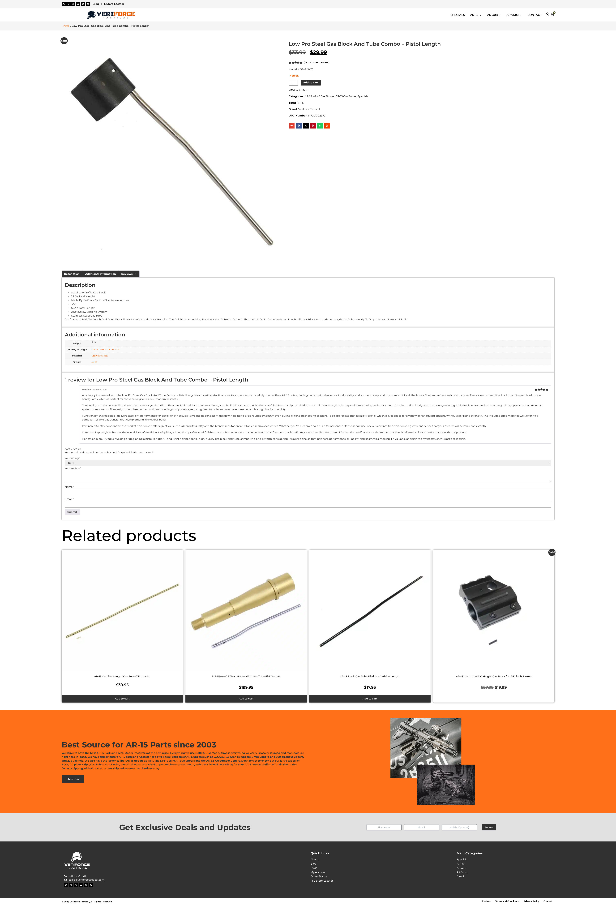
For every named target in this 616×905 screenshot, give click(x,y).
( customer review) (316, 62)
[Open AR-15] (480, 15)
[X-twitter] (68, 4)
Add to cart (310, 82)
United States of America (106, 349)
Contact (547, 901)
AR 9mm (462, 872)
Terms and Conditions (507, 901)
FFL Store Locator (112, 3)
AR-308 (461, 867)
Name (69, 487)
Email (69, 499)
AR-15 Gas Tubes (346, 96)
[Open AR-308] (500, 15)
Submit (489, 827)
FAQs (314, 867)
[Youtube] (78, 4)
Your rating (72, 458)
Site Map (486, 901)
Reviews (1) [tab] (128, 273)
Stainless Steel (100, 355)
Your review (73, 468)
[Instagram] (73, 4)
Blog (96, 3)
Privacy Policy (531, 901)
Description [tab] (72, 273)
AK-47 (460, 876)
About (315, 859)
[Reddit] (88, 4)
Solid (94, 361)
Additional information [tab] (100, 273)
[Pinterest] (83, 4)
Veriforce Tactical (309, 109)
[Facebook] (64, 4)
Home (66, 25)
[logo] (111, 15)
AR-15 (308, 96)
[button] (292, 126)
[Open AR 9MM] (520, 15)
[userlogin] (547, 14)
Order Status (319, 876)
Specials (363, 96)
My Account (318, 872)
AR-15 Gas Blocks (323, 96)
